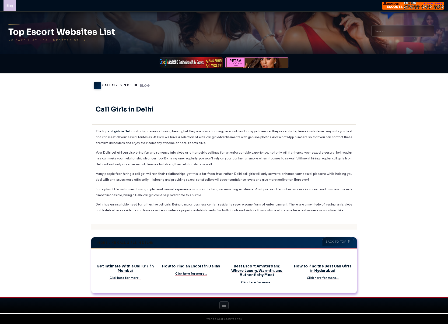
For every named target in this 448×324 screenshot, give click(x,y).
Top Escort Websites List (61, 32)
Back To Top (336, 241)
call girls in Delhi (120, 131)
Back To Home (345, 83)
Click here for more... (125, 278)
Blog (10, 5)
